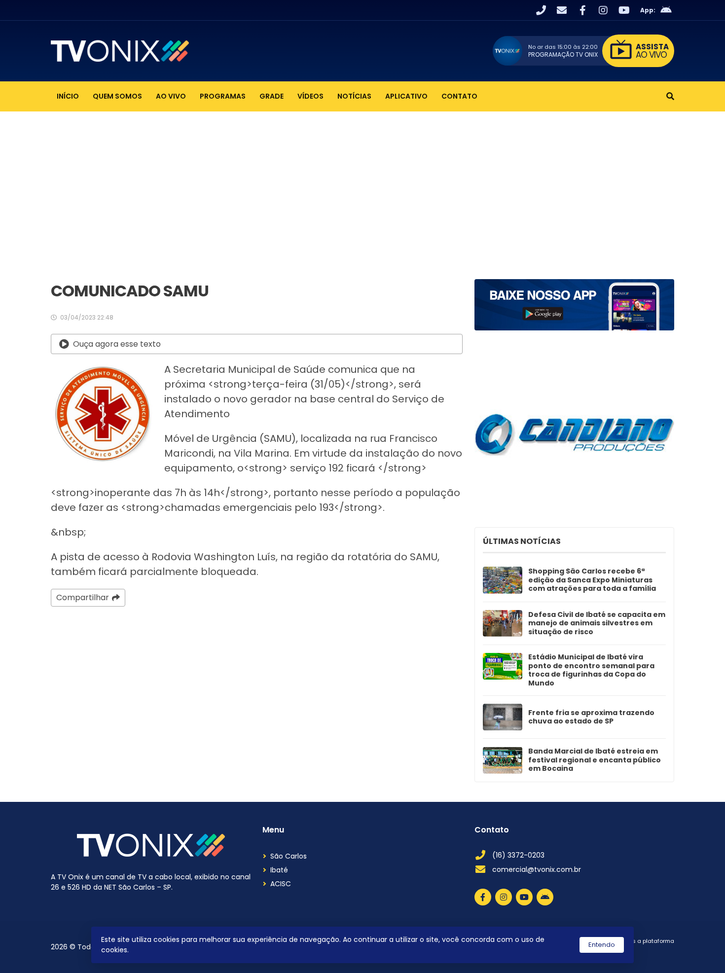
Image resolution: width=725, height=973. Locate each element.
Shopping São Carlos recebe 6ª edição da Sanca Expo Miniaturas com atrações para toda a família (592, 580)
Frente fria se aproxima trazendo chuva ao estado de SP (591, 717)
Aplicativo (406, 96)
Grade (271, 96)
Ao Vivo (171, 96)
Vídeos (310, 96)
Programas (223, 96)
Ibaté (279, 870)
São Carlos (288, 856)
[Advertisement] (362, 185)
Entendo (601, 944)
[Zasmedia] (649, 953)
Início (68, 96)
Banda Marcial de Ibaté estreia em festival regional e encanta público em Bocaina (594, 760)
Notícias (354, 96)
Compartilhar (82, 597)
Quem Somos (117, 96)
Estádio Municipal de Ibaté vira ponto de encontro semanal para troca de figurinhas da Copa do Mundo (591, 670)
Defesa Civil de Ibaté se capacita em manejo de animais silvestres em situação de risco (596, 624)
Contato (459, 96)
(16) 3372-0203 (518, 855)
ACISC (280, 884)
